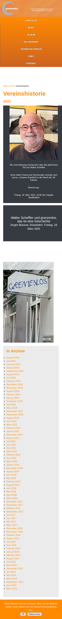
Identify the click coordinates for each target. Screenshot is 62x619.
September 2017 (15, 511)
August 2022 (13, 418)
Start (5, 86)
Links (31, 56)
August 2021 (13, 438)
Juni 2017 (11, 518)
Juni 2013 (11, 585)
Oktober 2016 (13, 535)
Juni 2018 (11, 488)
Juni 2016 (11, 545)
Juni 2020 (11, 458)
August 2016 (13, 538)
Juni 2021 (11, 444)
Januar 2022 (13, 431)
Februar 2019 (13, 481)
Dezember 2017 (15, 501)
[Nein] (58, 609)
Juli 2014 (11, 572)
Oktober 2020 (13, 454)
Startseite (31, 20)
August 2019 (13, 471)
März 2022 (12, 424)
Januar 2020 (13, 464)
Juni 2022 (11, 421)
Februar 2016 (13, 548)
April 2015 (12, 565)
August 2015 (13, 558)
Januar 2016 (13, 551)
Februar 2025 (13, 381)
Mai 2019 (11, 478)
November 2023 (15, 401)
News (31, 27)
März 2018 (12, 498)
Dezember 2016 (15, 528)
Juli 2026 (11, 361)
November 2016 (15, 531)
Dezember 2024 (15, 384)
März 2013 (12, 588)
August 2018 (13, 485)
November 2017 (15, 505)
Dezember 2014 (15, 568)
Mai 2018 (11, 491)
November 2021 (15, 434)
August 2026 (13, 357)
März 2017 (12, 525)
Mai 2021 (11, 448)
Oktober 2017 (13, 508)
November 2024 (15, 387)
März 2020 (12, 461)
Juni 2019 (11, 474)
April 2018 (12, 495)
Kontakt (31, 63)
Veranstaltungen (31, 49)
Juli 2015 (11, 562)
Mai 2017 (11, 521)
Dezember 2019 (15, 468)
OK (23, 614)
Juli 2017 (11, 515)
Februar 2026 (13, 364)
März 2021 (12, 451)
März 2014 (12, 578)
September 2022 (15, 414)
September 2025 (15, 371)
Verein (31, 34)
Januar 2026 (13, 367)
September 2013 (15, 582)
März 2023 (12, 408)
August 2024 (13, 391)
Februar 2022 (13, 428)
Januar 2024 (13, 398)
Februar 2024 (13, 394)
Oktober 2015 (13, 555)
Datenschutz (34, 614)
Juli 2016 (11, 541)
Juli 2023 (11, 404)
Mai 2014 (11, 575)
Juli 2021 (11, 441)
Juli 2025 (11, 377)
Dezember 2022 (15, 411)
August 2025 (13, 374)
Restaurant (31, 42)
